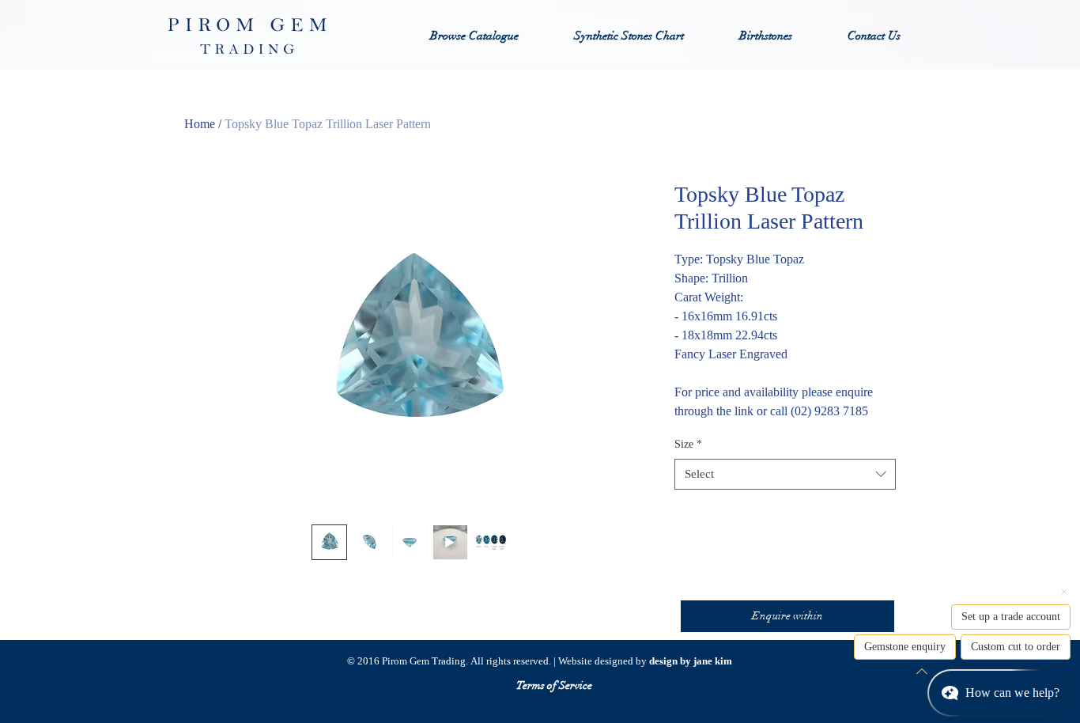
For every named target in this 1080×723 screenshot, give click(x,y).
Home (199, 124)
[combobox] (785, 474)
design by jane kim (690, 661)
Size (688, 444)
